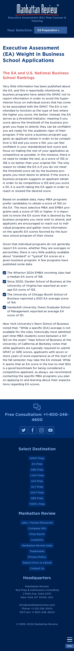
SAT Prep (37, 481)
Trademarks (37, 551)
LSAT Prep (37, 475)
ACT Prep (37, 486)
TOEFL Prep (37, 504)
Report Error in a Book (37, 562)
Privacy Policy (37, 557)
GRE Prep (37, 469)
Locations (37, 539)
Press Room (37, 534)
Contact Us (37, 568)
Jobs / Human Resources (37, 522)
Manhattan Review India (37, 545)
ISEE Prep (37, 498)
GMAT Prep (37, 458)
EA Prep (37, 464)
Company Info (37, 528)
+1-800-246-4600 (43, 612)
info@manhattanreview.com (37, 605)
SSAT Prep (37, 492)
